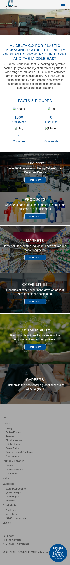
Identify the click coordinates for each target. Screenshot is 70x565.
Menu (63, 4)
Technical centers (14, 469)
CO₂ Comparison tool (16, 518)
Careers (7, 523)
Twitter (55, 535)
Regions (10, 436)
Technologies (12, 496)
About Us (7, 423)
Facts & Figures (13, 432)
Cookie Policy (12, 448)
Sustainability (9, 505)
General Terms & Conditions (19, 452)
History (9, 428)
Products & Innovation (13, 461)
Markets (6, 478)
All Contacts (8, 544)
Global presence (14, 440)
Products (10, 465)
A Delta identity (13, 444)
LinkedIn (50, 535)
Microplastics (12, 514)
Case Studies (12, 473)
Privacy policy (12, 456)
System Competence (16, 489)
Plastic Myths (12, 510)
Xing (44, 535)
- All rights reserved (29, 552)
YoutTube (60, 535)
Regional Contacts (12, 540)
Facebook (65, 535)
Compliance (23, 544)
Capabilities (8, 484)
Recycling (10, 500)
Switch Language (54, 4)
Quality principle (13, 492)
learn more (35, 179)
